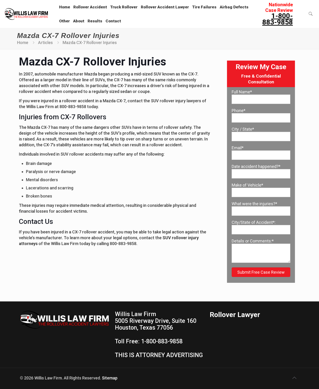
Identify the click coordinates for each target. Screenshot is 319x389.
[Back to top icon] (294, 378)
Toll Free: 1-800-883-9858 (149, 341)
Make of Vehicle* (247, 185)
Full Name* (242, 91)
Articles (45, 42)
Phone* (238, 110)
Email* (238, 147)
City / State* (243, 129)
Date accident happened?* (256, 166)
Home (22, 42)
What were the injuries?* (254, 203)
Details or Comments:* (253, 241)
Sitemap (109, 377)
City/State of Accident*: (254, 222)
